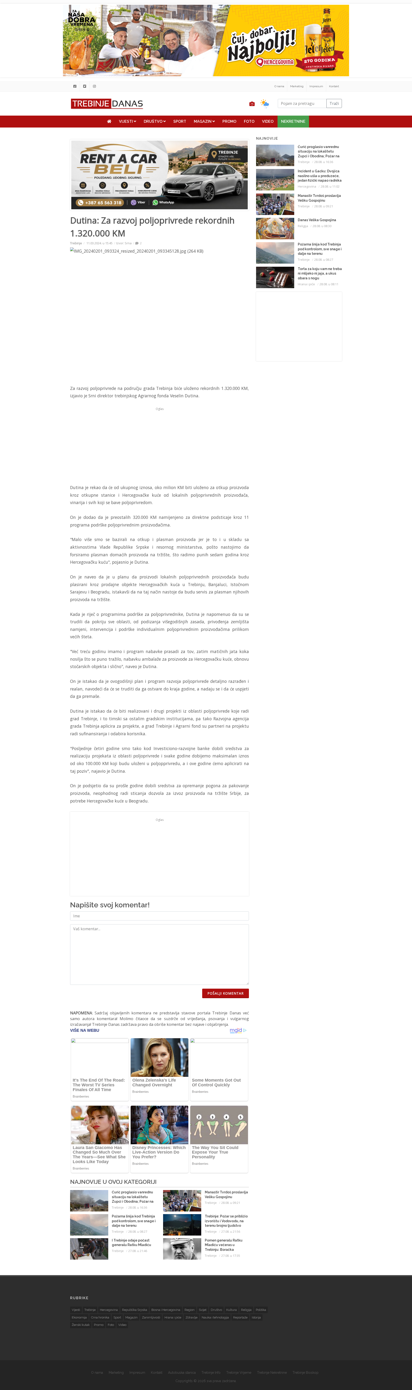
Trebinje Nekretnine (272, 1373)
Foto (249, 121)
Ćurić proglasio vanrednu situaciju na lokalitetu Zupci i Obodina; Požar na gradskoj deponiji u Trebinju (133, 1201)
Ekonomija (79, 1317)
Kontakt (334, 86)
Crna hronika (100, 1317)
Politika (261, 1310)
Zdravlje (191, 1317)
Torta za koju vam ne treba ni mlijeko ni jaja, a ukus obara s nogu (320, 273)
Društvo (153, 121)
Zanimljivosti (151, 1317)
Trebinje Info (211, 1373)
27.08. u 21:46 (137, 1251)
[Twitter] (84, 86)
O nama (279, 86)
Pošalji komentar (225, 993)
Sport (179, 121)
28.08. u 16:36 (137, 1207)
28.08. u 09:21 (230, 1203)
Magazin (203, 121)
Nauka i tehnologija (215, 1317)
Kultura (231, 1310)
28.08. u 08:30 (322, 226)
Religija (303, 226)
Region (190, 1310)
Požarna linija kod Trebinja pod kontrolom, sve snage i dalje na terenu (134, 1220)
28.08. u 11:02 (330, 186)
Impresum (316, 86)
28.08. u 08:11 (328, 284)
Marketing (297, 86)
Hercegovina (307, 186)
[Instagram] (94, 86)
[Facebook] (75, 86)
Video (267, 121)
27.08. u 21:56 (230, 1231)
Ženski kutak (81, 1325)
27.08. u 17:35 (230, 1255)
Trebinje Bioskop (306, 1373)
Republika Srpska (134, 1310)
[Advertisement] (41, 122)
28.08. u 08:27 (137, 1231)
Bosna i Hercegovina (165, 1310)
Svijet (202, 1310)
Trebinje (76, 243)
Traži (334, 103)
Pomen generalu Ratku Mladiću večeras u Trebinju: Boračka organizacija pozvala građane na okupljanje (223, 1249)
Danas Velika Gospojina (317, 220)
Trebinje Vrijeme (238, 1373)
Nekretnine (293, 121)
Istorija (256, 1317)
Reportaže (240, 1317)
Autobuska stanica (182, 1373)
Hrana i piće (306, 284)
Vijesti (126, 121)
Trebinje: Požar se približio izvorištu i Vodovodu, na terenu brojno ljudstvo (226, 1220)
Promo (229, 121)
